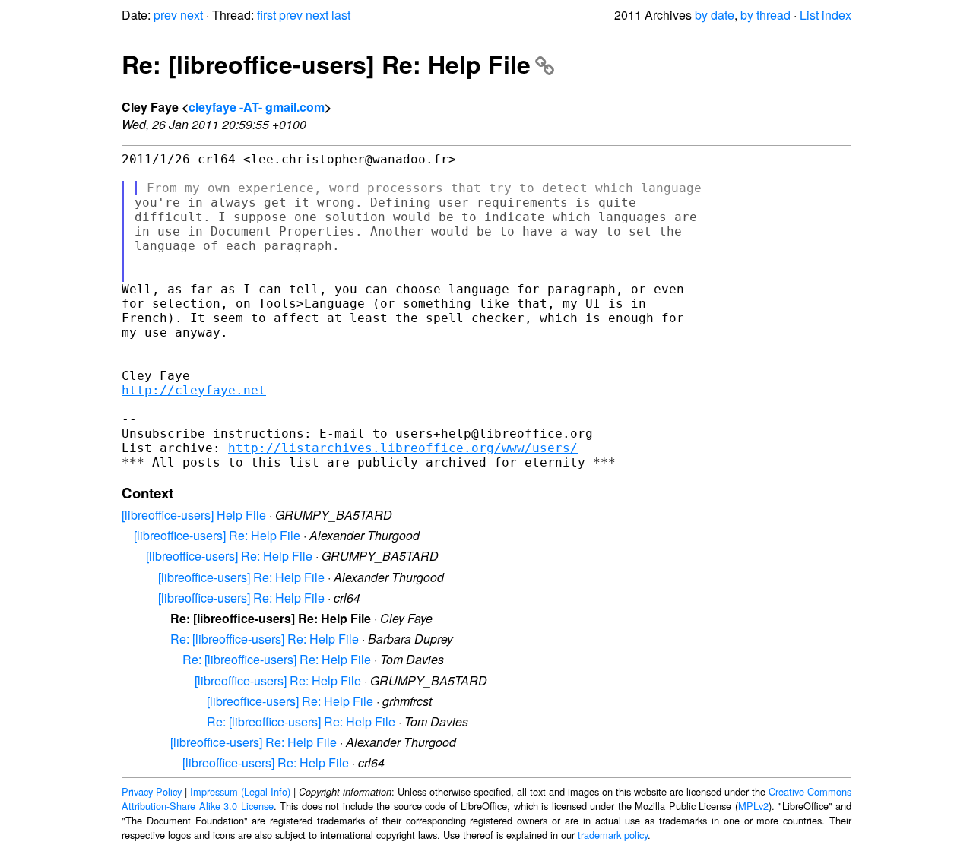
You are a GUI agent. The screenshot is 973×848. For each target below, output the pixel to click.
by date (714, 15)
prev (165, 15)
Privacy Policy (152, 791)
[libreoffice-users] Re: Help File (217, 535)
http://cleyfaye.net (194, 390)
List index (825, 15)
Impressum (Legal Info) (240, 791)
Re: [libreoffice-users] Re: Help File (326, 63)
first (266, 15)
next (191, 15)
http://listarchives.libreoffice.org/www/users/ (403, 448)
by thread (765, 15)
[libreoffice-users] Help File (194, 515)
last (340, 15)
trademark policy (613, 834)
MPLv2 (753, 806)
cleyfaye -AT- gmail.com (257, 106)
